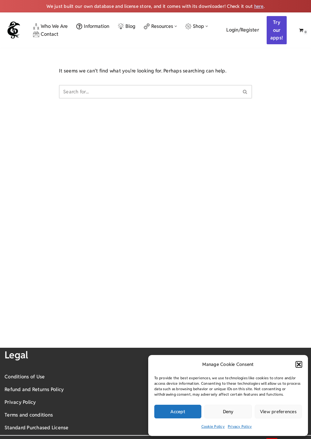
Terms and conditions (29, 415)
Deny (228, 411)
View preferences (278, 411)
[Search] (245, 92)
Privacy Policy (240, 426)
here (259, 6)
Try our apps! (276, 30)
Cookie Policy (213, 426)
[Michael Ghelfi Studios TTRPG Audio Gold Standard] (14, 30)
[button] (299, 364)
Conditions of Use (25, 377)
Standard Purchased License (37, 427)
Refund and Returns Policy (34, 389)
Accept (177, 411)
